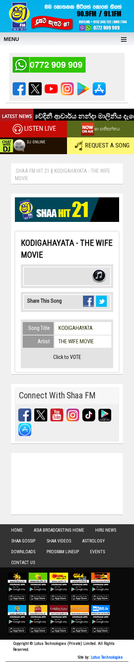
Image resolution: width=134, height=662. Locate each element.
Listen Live (40, 129)
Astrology (93, 541)
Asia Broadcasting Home (59, 530)
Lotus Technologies (107, 657)
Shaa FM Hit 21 (33, 171)
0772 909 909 (56, 64)
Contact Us (23, 562)
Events (97, 551)
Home (17, 530)
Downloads (23, 551)
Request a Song (107, 145)
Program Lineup (63, 551)
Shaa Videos (59, 541)
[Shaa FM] (67, 15)
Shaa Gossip (23, 541)
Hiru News (105, 530)
